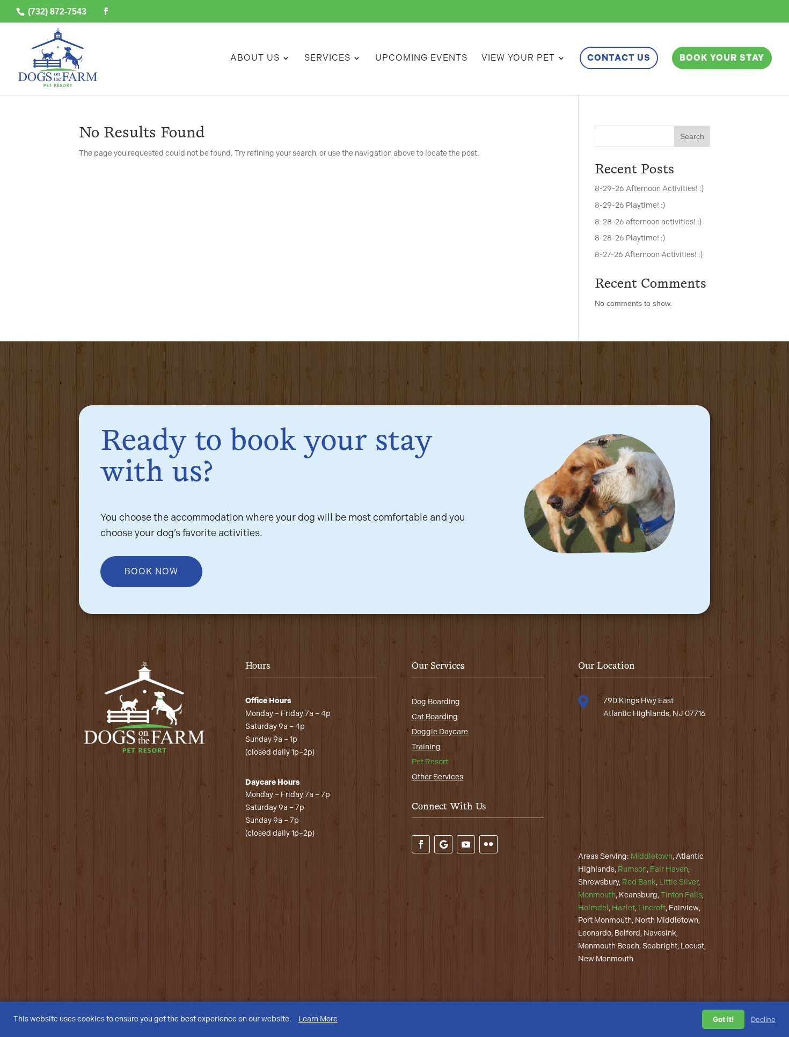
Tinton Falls (681, 895)
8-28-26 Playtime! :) (630, 238)
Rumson (632, 869)
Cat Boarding (435, 716)
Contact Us (619, 58)
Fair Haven (669, 869)
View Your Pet (518, 58)
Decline (763, 1019)
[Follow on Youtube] (466, 844)
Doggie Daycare (440, 731)
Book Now (151, 571)
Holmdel (593, 907)
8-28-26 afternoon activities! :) (648, 222)
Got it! (723, 1019)
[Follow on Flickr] (488, 844)
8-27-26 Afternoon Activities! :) (649, 254)
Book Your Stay (722, 58)
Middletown (652, 856)
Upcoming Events (421, 58)
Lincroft (652, 907)
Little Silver (678, 882)
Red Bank (639, 882)
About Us (255, 58)
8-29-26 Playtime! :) (630, 205)
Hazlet (623, 907)
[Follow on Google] (443, 844)
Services (327, 58)
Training (426, 746)
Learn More (318, 1019)
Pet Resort (430, 761)
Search (692, 136)
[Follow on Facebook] (421, 844)
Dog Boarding (436, 701)
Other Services (437, 777)
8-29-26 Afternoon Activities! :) (649, 188)
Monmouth (597, 895)
